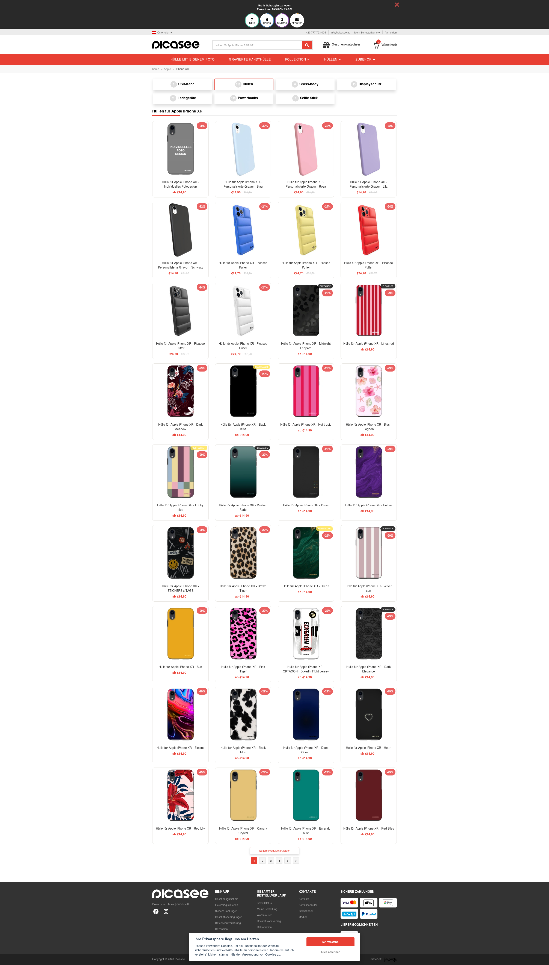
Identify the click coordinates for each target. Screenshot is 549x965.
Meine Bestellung (267, 909)
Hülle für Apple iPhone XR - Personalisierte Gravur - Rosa (306, 184)
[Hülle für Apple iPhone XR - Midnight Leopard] (306, 311)
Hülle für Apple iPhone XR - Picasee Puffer (243, 265)
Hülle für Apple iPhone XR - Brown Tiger (243, 588)
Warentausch (264, 915)
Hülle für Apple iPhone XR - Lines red (368, 343)
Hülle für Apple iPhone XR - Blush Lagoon (368, 426)
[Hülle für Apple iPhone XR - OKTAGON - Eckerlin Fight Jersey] (306, 634)
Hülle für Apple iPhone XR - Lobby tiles (180, 507)
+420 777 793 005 (315, 32)
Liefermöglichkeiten (226, 905)
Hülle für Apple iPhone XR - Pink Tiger (243, 669)
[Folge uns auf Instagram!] (166, 911)
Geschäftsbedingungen (228, 917)
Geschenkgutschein (226, 899)
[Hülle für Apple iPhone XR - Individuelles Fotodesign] (180, 149)
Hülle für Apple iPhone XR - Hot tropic (305, 424)
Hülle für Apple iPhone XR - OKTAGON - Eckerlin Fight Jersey (306, 669)
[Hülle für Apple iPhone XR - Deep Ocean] (306, 715)
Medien (303, 917)
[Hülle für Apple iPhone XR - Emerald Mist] (306, 796)
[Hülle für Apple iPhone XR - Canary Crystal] (243, 796)
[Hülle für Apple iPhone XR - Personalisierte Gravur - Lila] (369, 149)
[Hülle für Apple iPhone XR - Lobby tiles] (180, 473)
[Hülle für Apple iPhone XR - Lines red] (369, 311)
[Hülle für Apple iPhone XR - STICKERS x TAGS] (180, 553)
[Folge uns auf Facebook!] (156, 911)
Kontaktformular (308, 905)
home (155, 69)
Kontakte (304, 899)
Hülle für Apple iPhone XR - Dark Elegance (368, 669)
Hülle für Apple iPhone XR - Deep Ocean (306, 749)
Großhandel (306, 911)
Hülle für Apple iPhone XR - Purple (368, 505)
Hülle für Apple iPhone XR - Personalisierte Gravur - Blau (243, 184)
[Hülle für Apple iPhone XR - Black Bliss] (243, 392)
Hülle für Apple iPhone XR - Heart (368, 747)
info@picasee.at (340, 32)
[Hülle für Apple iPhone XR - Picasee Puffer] (243, 230)
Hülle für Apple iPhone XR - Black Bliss (243, 426)
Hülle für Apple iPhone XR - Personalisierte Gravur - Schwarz (180, 265)
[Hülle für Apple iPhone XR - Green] (306, 553)
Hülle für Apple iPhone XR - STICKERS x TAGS (180, 588)
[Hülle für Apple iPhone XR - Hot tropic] (306, 392)
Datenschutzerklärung (228, 923)
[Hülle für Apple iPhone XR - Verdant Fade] (243, 473)
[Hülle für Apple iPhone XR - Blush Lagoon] (369, 392)
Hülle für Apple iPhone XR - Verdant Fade (243, 507)
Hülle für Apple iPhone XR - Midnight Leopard (306, 345)
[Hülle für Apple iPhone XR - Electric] (180, 715)
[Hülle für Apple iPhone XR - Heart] (369, 715)
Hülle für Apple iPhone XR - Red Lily (180, 828)
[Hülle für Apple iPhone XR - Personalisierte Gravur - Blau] (243, 149)
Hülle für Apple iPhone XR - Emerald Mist (305, 830)
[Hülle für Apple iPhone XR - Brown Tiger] (243, 553)
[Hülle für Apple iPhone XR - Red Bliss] (369, 796)
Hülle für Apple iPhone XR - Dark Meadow (180, 426)
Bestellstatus (264, 903)
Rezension (221, 929)
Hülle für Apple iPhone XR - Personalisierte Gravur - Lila (369, 184)
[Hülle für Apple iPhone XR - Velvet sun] (369, 553)
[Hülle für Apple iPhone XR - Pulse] (306, 473)
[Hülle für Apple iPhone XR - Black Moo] (243, 715)
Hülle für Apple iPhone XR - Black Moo (243, 749)
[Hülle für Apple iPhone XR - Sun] (180, 634)
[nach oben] (5, 959)
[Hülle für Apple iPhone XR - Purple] (369, 473)
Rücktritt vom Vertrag (269, 921)
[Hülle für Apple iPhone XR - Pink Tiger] (243, 634)
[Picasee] (175, 44)
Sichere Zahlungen (226, 911)
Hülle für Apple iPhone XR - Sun (180, 667)
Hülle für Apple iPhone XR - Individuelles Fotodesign (180, 184)
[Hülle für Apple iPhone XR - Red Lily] (180, 796)
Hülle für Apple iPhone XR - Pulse (306, 505)
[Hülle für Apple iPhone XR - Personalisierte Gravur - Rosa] (306, 149)
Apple (167, 69)
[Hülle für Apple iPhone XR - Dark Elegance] (369, 634)
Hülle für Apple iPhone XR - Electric (180, 747)
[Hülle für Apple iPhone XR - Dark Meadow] (180, 392)
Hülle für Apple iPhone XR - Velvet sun (368, 588)
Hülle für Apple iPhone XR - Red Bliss (368, 828)
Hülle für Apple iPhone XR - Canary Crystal (243, 830)
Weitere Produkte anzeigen (274, 850)
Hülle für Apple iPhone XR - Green (306, 586)
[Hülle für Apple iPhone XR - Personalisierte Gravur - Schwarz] (180, 230)
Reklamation (264, 927)
